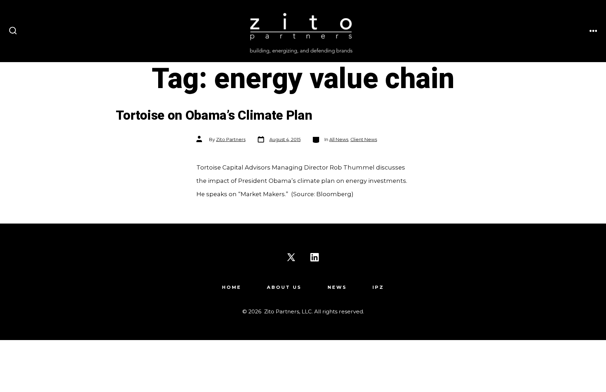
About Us (284, 287)
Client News (363, 139)
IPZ (378, 287)
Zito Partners (230, 139)
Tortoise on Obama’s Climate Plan (214, 115)
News (337, 287)
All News (338, 139)
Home (231, 287)
